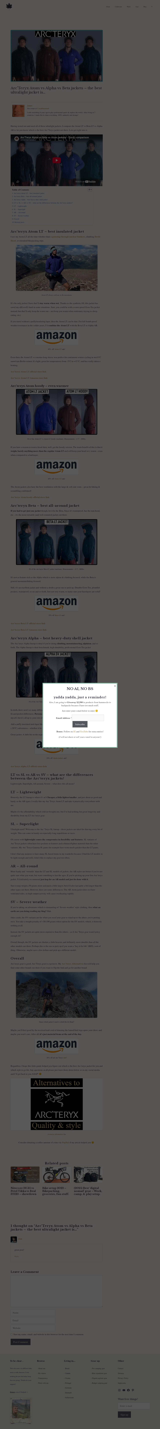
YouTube (84, 731)
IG (74, 731)
